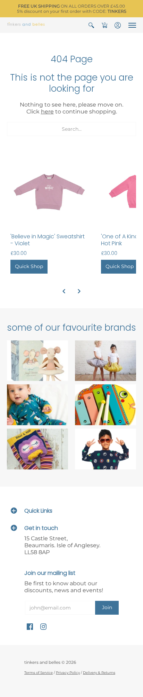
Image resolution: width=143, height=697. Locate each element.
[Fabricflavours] (105, 449)
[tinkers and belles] (26, 25)
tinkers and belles (42, 662)
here (47, 111)
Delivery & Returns (99, 672)
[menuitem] (91, 25)
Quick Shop (29, 266)
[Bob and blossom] (105, 360)
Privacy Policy (68, 672)
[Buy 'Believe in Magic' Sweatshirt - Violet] (48, 191)
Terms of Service (38, 672)
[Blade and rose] (37, 449)
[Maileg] (37, 360)
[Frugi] (37, 405)
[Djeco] (105, 405)
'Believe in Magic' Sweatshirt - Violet (47, 239)
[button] (91, 25)
